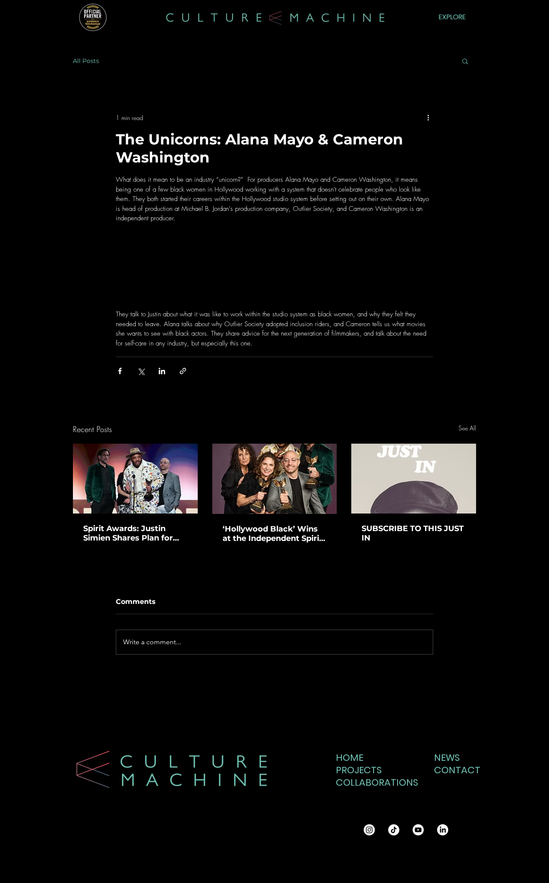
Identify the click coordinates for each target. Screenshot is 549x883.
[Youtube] (418, 829)
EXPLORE (452, 17)
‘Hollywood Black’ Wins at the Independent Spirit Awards (273, 533)
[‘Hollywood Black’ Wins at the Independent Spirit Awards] (274, 479)
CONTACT (455, 770)
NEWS (447, 757)
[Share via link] (183, 371)
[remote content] (274, 271)
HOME (349, 757)
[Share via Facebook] (120, 371)
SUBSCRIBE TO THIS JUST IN (413, 533)
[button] (465, 60)
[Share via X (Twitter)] (141, 371)
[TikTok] (393, 829)
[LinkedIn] (442, 829)
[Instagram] (369, 829)
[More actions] (428, 117)
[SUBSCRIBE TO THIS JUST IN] (413, 479)
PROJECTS (359, 770)
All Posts (86, 61)
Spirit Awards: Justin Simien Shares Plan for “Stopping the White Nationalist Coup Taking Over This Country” (131, 533)
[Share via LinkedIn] (162, 371)
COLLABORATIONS (372, 782)
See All (467, 428)
